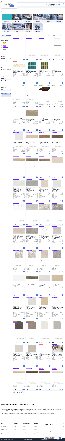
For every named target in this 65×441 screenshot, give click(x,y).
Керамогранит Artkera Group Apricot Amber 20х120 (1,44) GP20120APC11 (57, 355)
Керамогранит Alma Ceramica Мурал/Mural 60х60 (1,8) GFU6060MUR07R (56, 190)
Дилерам (15, 426)
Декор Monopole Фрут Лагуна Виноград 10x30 (17, 95)
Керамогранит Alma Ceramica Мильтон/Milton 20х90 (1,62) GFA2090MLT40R (30, 166)
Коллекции (3, 35)
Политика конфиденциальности (28, 439)
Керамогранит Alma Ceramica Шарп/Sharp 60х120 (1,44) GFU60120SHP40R (56, 284)
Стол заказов (18, 7)
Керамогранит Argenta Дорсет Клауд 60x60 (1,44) (18, 331)
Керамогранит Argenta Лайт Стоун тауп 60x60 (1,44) (31, 331)
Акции (23, 425)
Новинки (24, 426)
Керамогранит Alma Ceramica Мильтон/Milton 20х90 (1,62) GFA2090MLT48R (43, 166)
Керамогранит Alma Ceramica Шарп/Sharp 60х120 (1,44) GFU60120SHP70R (17, 308)
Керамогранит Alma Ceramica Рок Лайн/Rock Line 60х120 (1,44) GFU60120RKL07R (31, 214)
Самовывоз (31, 1)
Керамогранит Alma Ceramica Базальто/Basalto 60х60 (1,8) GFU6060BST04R (43, 119)
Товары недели (25, 429)
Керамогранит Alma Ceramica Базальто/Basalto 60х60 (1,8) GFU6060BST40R (56, 119)
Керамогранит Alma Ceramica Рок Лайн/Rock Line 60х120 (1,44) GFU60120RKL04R (18, 214)
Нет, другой (7, 6)
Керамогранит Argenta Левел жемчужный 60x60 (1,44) (56, 331)
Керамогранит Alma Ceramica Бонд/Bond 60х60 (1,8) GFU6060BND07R (17, 143)
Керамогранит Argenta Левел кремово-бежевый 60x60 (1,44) (17, 355)
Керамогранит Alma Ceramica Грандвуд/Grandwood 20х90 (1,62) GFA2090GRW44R (57, 143)
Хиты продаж (24, 432)
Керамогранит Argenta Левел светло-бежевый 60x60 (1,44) (31, 355)
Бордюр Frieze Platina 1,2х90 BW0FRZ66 (43, 48)
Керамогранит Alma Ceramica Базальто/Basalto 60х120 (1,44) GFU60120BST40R (30, 119)
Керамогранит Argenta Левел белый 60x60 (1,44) (44, 331)
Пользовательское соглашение (45, 439)
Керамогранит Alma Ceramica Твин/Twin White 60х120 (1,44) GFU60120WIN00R (17, 284)
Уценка (24, 430)
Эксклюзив (24, 433)
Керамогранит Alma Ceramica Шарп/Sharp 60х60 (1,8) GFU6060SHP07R (30, 308)
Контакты (42, 1)
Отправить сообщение (50, 428)
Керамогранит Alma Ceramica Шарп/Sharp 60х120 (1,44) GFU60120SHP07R (43, 284)
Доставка (37, 1)
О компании (13, 1)
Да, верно (11, 6)
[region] (6, 66)
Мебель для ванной (4, 433)
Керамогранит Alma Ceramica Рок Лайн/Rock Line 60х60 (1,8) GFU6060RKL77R (57, 261)
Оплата (19, 1)
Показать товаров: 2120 (6, 93)
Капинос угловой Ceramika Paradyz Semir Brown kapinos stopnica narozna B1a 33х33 (57, 96)
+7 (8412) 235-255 (51, 4)
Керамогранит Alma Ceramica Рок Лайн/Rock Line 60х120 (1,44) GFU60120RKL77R (31, 237)
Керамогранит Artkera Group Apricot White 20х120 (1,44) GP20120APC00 (57, 378)
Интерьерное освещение (5, 430)
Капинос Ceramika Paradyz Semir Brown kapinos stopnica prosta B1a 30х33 (44, 96)
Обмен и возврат (25, 1)
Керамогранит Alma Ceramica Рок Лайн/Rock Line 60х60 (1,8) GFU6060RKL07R (57, 237)
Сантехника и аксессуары (5, 432)
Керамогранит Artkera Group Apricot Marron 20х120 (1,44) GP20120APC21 (31, 378)
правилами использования (48, 438)
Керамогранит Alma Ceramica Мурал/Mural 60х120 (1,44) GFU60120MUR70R (30, 190)
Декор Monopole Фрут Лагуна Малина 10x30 (31, 95)
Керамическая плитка (4, 425)
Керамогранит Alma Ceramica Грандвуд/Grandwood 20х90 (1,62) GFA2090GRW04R (31, 143)
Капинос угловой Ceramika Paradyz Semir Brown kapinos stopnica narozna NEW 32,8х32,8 (19, 119)
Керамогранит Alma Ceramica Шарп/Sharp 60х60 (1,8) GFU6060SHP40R (43, 308)
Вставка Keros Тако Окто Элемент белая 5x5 (57, 48)
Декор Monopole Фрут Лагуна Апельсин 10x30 (56, 72)
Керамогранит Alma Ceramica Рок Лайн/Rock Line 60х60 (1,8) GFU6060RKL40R (44, 261)
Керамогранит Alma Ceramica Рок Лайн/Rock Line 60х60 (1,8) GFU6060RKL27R (31, 261)
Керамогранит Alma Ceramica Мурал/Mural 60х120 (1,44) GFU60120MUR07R (17, 190)
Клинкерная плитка (4, 429)
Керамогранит (3, 426)
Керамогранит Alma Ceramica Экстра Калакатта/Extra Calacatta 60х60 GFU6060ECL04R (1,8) (57, 308)
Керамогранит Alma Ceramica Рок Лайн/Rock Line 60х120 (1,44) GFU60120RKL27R (57, 214)
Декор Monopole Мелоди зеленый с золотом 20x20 (44, 72)
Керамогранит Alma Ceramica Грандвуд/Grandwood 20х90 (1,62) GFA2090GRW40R (44, 143)
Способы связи (60, 4)
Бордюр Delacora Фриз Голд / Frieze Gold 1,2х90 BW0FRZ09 (31, 48)
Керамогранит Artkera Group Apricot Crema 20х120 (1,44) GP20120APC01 (18, 378)
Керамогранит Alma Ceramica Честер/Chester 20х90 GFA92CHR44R (31, 284)
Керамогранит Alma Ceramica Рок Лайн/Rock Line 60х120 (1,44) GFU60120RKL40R (18, 237)
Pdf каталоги (24, 7)
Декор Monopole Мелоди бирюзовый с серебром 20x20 (31, 72)
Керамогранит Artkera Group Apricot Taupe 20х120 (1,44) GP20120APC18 (44, 378)
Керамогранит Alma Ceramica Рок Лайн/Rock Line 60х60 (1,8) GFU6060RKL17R (18, 261)
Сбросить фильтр (6, 95)
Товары (8, 35)
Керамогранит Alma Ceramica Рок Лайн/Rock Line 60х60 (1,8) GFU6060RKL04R (44, 237)
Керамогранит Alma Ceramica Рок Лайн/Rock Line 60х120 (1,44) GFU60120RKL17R (44, 214)
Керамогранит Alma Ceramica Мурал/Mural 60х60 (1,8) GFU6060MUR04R (43, 190)
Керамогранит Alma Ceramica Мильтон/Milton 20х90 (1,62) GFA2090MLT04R (17, 166)
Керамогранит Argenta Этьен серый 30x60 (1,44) (44, 355)
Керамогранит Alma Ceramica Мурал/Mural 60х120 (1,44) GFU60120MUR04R (56, 166)
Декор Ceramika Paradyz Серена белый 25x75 (18, 72)
